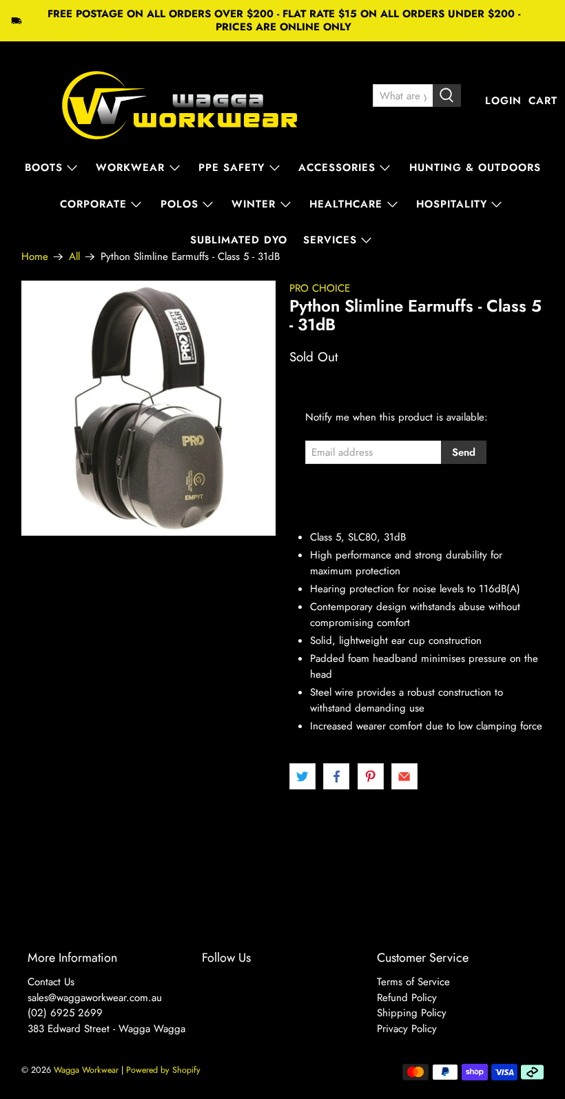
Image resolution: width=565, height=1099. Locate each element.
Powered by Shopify (163, 1070)
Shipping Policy (411, 1012)
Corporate (93, 204)
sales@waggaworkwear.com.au (95, 997)
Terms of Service (413, 981)
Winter (254, 204)
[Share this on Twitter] (302, 776)
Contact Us (51, 981)
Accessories (337, 167)
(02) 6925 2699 (65, 1012)
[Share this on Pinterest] (371, 776)
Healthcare (345, 204)
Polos (179, 204)
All (74, 257)
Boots (44, 167)
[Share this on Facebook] (336, 776)
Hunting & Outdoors (475, 167)
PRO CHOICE (319, 288)
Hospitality (451, 204)
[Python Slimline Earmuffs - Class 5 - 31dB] (148, 408)
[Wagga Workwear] (180, 101)
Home (34, 257)
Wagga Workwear (86, 1070)
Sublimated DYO (238, 240)
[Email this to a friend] (404, 776)
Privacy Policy (407, 1028)
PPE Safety (231, 167)
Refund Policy (407, 997)
